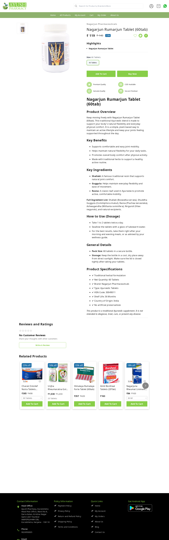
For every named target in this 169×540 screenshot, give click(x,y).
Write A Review (43, 345)
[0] (158, 6)
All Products (65, 15)
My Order (102, 15)
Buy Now (132, 74)
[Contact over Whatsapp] (165, 6)
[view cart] (158, 6)
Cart (91, 15)
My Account (80, 15)
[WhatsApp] (140, 35)
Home (53, 15)
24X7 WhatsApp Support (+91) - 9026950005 (48, 8)
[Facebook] (146, 35)
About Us (115, 15)
